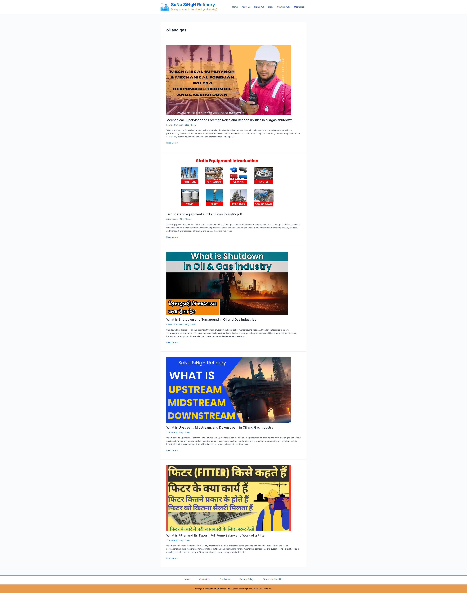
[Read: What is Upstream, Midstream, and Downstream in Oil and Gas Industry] (228, 390)
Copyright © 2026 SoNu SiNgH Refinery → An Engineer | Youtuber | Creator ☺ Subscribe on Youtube (234, 589)
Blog (187, 125)
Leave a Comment (174, 125)
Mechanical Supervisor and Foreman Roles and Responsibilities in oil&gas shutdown (229, 120)
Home (187, 579)
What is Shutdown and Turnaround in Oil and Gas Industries (211, 319)
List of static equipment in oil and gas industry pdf (204, 214)
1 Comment (171, 432)
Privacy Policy (246, 579)
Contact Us (204, 579)
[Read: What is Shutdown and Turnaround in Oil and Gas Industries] (227, 283)
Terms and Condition (273, 579)
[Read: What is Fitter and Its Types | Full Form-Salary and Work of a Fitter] (228, 497)
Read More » (172, 142)
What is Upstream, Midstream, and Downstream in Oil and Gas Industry (219, 427)
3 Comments (172, 219)
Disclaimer (225, 579)
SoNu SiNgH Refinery (193, 4)
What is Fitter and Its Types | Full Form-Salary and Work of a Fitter (216, 535)
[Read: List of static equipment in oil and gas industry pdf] (227, 183)
